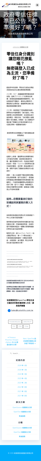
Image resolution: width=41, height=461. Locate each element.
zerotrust (27, 322)
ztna (26, 326)
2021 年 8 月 (22, 396)
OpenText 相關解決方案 (20, 47)
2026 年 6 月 (22, 365)
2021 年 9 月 (22, 391)
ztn (20, 326)
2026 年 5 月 (22, 370)
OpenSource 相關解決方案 (22, 407)
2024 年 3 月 (22, 374)
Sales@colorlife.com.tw (22, 310)
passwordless (14, 322)
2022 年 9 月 (22, 387)
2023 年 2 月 (22, 383)
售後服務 (22, 416)
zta (14, 326)
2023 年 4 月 (22, 378)
